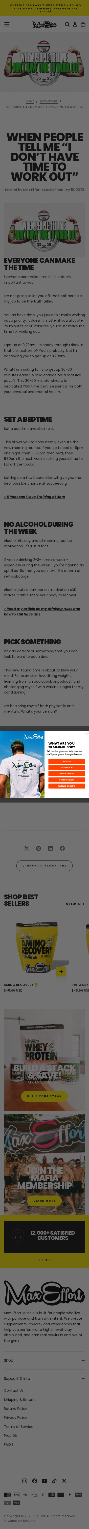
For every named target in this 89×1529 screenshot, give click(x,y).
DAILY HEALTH (66, 768)
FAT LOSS (67, 761)
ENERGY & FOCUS (67, 774)
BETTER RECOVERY (66, 780)
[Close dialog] (86, 733)
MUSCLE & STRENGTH (66, 786)
